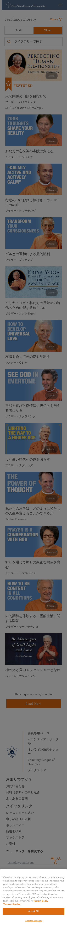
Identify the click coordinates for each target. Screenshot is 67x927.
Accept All (33, 911)
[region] (33, 898)
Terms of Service (11, 904)
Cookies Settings (33, 921)
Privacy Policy (41, 901)
